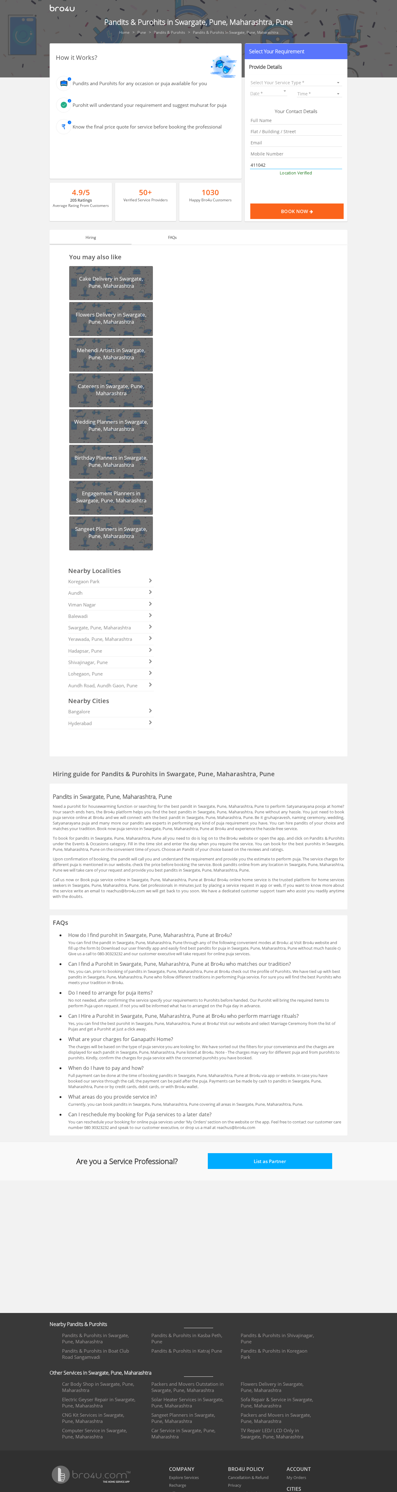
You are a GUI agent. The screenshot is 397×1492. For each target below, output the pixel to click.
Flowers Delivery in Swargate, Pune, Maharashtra (272, 1387)
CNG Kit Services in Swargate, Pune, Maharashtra (93, 1418)
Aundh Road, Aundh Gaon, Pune (102, 685)
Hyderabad (80, 723)
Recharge (177, 1485)
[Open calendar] (284, 91)
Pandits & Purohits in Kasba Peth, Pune (186, 1338)
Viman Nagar (82, 605)
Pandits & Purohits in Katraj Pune (186, 1351)
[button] (296, 51)
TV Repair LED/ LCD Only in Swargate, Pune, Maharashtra (272, 1433)
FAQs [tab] (172, 237)
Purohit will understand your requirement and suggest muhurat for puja (149, 105)
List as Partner (270, 1161)
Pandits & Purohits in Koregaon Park (274, 1354)
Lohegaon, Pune (85, 674)
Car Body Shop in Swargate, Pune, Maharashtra (98, 1387)
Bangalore (79, 711)
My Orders (296, 1477)
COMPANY (181, 1469)
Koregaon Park (84, 581)
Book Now (295, 211)
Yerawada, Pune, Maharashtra (100, 639)
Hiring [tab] (91, 237)
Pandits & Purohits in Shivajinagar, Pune (277, 1338)
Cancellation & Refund (248, 1477)
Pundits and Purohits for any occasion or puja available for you (140, 83)
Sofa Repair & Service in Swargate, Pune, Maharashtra (277, 1402)
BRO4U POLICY (246, 1469)
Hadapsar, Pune (85, 651)
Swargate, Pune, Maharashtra (99, 627)
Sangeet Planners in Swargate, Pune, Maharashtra (183, 1418)
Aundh (75, 593)
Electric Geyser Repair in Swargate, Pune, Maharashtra (99, 1402)
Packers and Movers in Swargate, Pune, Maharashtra (276, 1418)
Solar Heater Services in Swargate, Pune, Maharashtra (187, 1402)
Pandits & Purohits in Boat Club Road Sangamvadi (95, 1354)
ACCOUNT (299, 1469)
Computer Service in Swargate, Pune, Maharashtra (94, 1433)
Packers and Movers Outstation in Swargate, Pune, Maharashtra (187, 1387)
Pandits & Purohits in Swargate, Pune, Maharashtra (95, 1338)
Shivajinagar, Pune (88, 662)
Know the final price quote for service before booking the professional (147, 127)
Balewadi (78, 616)
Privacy (234, 1485)
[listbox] (296, 82)
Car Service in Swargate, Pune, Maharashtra (183, 1433)
